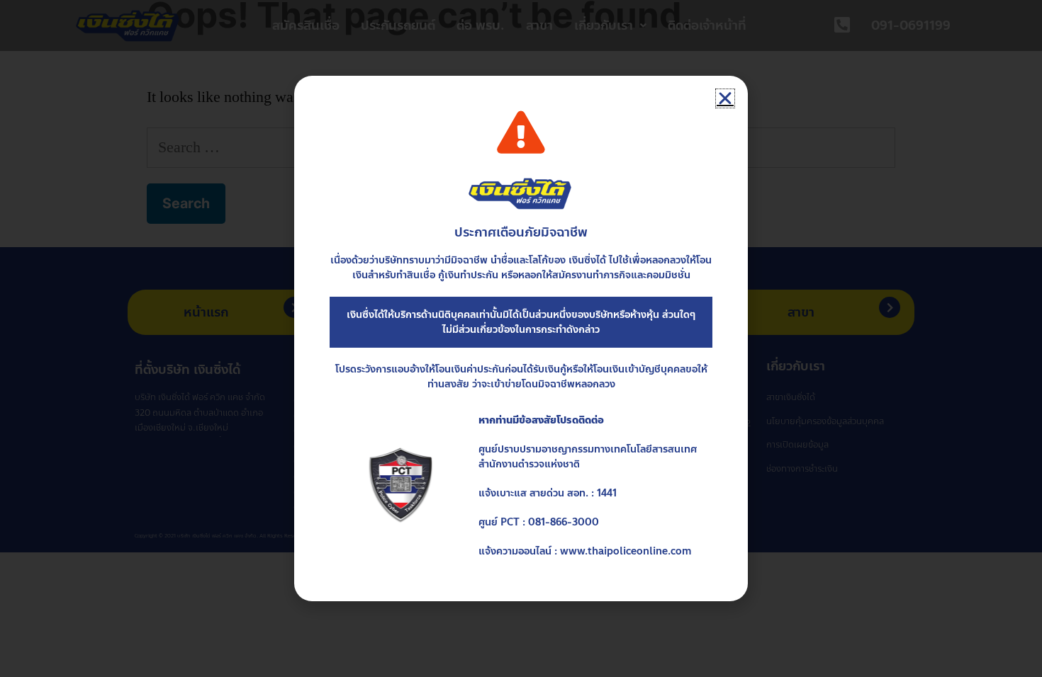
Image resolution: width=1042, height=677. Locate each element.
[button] (725, 98)
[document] (521, 338)
